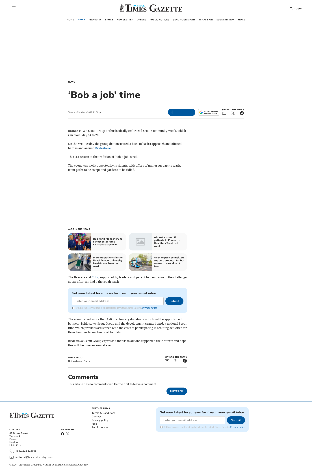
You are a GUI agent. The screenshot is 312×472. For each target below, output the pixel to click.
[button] (13, 7)
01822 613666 (28, 450)
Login (298, 8)
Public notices (100, 427)
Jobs (94, 424)
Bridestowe (103, 148)
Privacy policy (100, 420)
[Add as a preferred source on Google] (208, 112)
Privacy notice (149, 308)
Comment (176, 391)
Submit (174, 301)
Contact (96, 416)
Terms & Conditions (103, 413)
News (71, 81)
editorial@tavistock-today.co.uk (34, 457)
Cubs (95, 277)
